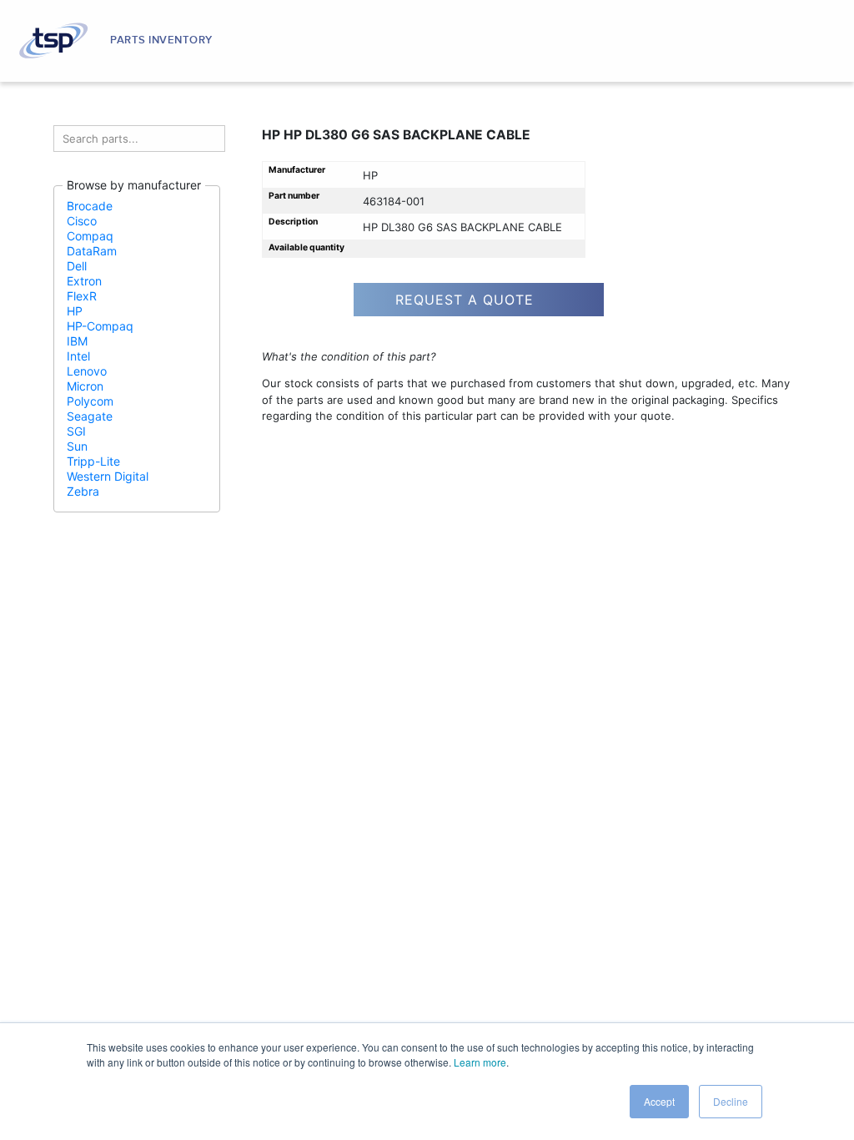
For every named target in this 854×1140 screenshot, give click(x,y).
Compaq (90, 236)
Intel (78, 356)
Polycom (90, 401)
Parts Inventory (161, 40)
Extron (84, 281)
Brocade (90, 206)
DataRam (92, 251)
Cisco (82, 221)
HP (75, 311)
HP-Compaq (100, 326)
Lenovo (87, 371)
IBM (77, 341)
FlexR (82, 296)
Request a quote (464, 299)
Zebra (83, 491)
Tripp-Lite (93, 461)
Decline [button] (730, 1101)
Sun (77, 446)
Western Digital (107, 476)
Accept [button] (659, 1101)
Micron (85, 386)
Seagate (90, 416)
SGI (76, 431)
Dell (77, 266)
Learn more (480, 1062)
